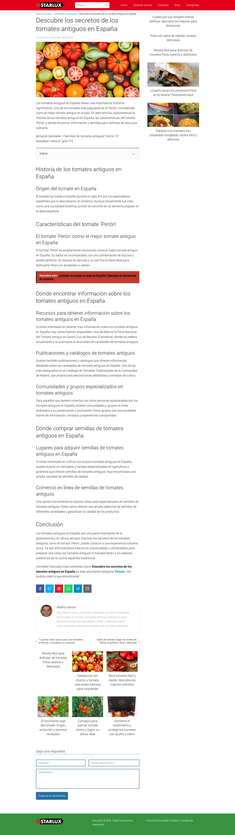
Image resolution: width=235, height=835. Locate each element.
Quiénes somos (142, 5)
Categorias (187, 820)
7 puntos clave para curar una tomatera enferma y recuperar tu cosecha (61, 641)
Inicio (124, 5)
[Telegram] (78, 588)
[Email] (87, 588)
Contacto (163, 5)
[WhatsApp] (68, 588)
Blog (177, 5)
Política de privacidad (157, 820)
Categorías (192, 5)
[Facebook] (40, 588)
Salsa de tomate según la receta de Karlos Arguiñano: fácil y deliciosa (116, 641)
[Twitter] (49, 588)
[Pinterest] (59, 588)
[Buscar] (106, 5)
